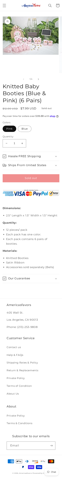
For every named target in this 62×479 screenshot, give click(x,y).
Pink (9, 128)
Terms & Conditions (19, 423)
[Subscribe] (51, 445)
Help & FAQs (15, 355)
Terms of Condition (19, 385)
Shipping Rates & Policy (22, 362)
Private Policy (16, 378)
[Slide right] (38, 79)
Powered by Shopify (41, 473)
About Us (13, 393)
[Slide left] (23, 79)
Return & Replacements (22, 370)
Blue (24, 128)
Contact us (14, 347)
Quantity (8, 136)
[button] (4, 5)
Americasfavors (25, 473)
